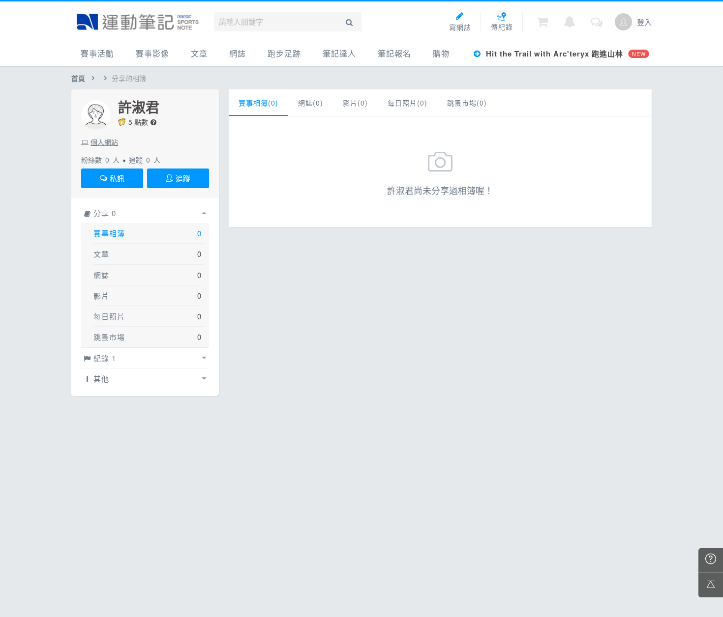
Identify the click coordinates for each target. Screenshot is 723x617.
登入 (644, 22)
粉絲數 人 (100, 160)
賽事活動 (97, 53)
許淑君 (138, 107)
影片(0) (355, 103)
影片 (101, 295)
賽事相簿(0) (258, 103)
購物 (441, 53)
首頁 (78, 78)
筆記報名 (394, 53)
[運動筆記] (137, 22)
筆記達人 (339, 53)
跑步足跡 (284, 53)
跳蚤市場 (109, 337)
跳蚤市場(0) (467, 103)
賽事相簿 (109, 233)
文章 (199, 53)
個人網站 (104, 142)
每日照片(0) (407, 103)
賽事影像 (152, 53)
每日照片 (109, 316)
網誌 (237, 53)
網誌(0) (310, 103)
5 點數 (138, 122)
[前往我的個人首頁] (623, 21)
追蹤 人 (144, 160)
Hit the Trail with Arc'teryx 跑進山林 (564, 53)
